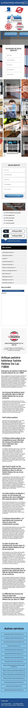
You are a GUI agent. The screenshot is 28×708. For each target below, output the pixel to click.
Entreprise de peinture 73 (7, 261)
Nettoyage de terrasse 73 (7, 279)
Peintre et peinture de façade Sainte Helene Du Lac (14, 670)
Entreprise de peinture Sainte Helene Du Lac (14, 638)
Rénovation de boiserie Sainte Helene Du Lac (14, 690)
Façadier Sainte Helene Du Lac (14, 646)
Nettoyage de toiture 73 (7, 276)
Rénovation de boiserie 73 (8, 282)
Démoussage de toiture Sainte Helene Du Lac (14, 634)
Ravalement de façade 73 (7, 264)
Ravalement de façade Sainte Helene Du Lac (14, 682)
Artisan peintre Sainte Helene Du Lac (14, 686)
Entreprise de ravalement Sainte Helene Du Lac (14, 642)
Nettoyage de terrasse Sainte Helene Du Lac (14, 657)
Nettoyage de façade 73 (7, 255)
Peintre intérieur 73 (6, 273)
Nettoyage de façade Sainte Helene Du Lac (14, 653)
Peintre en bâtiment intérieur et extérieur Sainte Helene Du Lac (14, 666)
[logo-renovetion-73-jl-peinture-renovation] (14, 18)
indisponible (7, 3)
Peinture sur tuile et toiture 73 (9, 267)
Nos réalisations (10, 34)
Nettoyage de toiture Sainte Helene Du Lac (14, 661)
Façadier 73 (4, 258)
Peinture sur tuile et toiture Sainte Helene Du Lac (14, 678)
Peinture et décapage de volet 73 (9, 270)
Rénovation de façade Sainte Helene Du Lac (14, 649)
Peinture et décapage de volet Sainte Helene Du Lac (14, 674)
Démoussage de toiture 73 (8, 252)
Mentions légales (20, 705)
